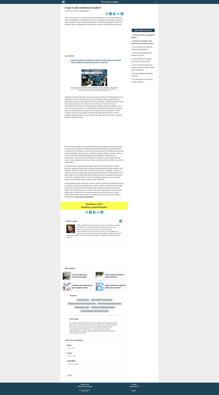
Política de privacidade (85, 386)
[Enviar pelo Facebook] (110, 13)
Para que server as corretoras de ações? (94, 311)
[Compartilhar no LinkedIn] (122, 13)
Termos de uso (134, 386)
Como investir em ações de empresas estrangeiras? (141, 48)
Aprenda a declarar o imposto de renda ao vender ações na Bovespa (96, 60)
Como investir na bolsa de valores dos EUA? (141, 54)
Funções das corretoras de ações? (103, 307)
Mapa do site (85, 384)
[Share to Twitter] (118, 13)
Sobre (133, 391)
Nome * (69, 345)
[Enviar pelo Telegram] (114, 13)
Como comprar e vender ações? (101, 300)
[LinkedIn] (120, 221)
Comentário (71, 361)
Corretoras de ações (82, 307)
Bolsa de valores (83, 300)
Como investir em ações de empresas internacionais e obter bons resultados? (142, 67)
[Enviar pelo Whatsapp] (106, 13)
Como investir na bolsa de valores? (109, 303)
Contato (134, 384)
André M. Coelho (84, 11)
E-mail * (69, 353)
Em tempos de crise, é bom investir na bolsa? (141, 80)
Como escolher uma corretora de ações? (81, 303)
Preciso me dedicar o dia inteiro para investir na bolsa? (142, 42)
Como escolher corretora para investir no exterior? (89, 62)
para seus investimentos (85, 197)
